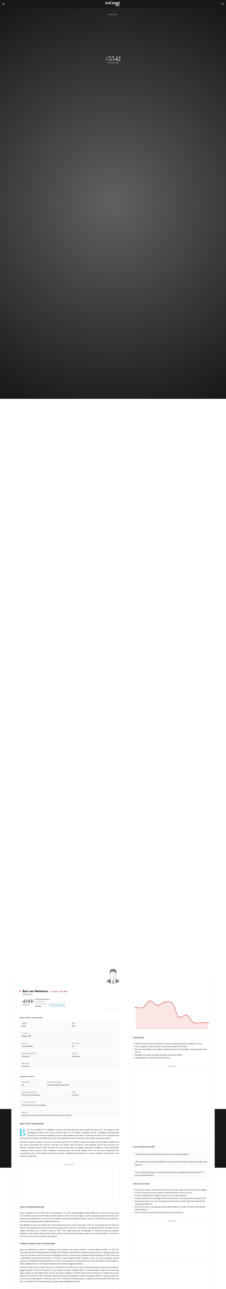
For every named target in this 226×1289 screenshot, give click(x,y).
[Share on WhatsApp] (105, 1010)
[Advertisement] (113, 32)
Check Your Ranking (57, 1005)
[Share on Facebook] (109, 1010)
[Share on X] (116, 1010)
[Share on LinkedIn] (113, 1010)
